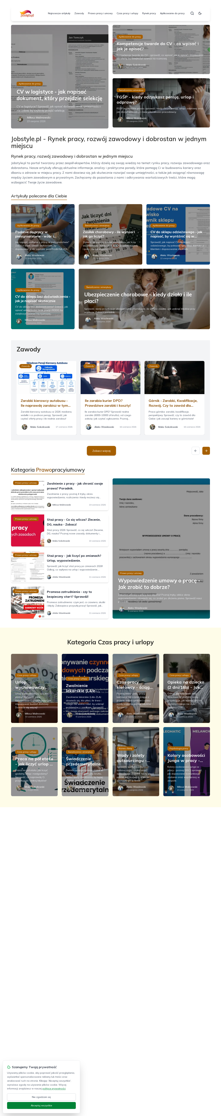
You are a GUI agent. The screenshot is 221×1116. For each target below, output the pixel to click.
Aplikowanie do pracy (172, 13)
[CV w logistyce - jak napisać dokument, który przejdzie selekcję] (59, 76)
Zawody (79, 13)
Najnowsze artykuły (59, 13)
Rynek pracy (149, 13)
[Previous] (196, 451)
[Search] (192, 13)
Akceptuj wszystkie (41, 1105)
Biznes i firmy (125, 748)
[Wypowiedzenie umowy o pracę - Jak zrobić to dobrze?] (161, 548)
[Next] (206, 451)
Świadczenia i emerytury (131, 90)
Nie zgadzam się (41, 1097)
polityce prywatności (54, 1088)
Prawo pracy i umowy (100, 13)
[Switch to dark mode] (200, 13)
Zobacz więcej (101, 450)
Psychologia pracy (179, 748)
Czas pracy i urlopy (127, 13)
